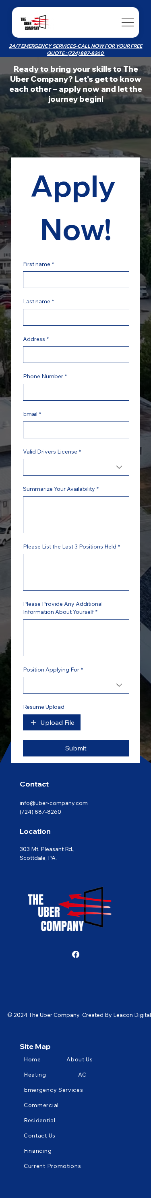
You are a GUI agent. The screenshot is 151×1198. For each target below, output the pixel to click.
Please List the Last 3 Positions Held (71, 546)
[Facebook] (76, 954)
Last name (38, 301)
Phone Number (45, 376)
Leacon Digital (132, 1015)
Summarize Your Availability (61, 488)
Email (32, 413)
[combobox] (76, 467)
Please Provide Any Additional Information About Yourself (63, 607)
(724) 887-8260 (40, 811)
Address (36, 339)
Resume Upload (43, 706)
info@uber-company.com (54, 803)
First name (38, 264)
